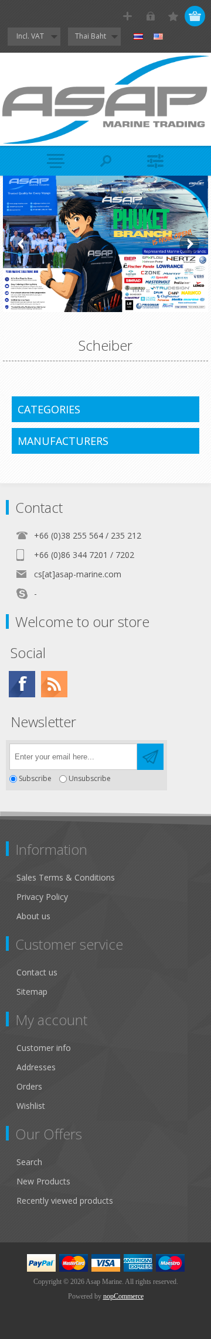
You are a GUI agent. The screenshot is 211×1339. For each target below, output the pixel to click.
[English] (158, 37)
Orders (29, 1086)
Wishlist (30, 1105)
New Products (43, 1181)
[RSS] (54, 684)
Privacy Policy (42, 896)
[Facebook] (22, 684)
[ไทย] (138, 37)
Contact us (36, 972)
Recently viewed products (64, 1200)
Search (29, 1161)
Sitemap (31, 991)
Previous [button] (22, 244)
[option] (105, 244)
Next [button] (189, 244)
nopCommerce (123, 1296)
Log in (150, 16)
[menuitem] (110, 877)
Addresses (36, 1067)
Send (150, 757)
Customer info (43, 1047)
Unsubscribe (90, 779)
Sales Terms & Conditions (65, 877)
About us (33, 916)
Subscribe (35, 779)
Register (127, 16)
